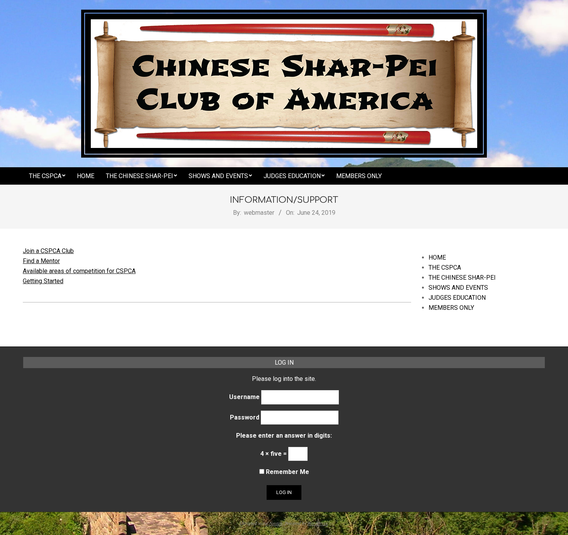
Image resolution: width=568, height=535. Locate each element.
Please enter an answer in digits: (284, 435)
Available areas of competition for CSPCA (79, 271)
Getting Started (43, 281)
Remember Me (286, 472)
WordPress (317, 523)
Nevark (275, 523)
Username (244, 397)
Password (244, 417)
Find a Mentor (41, 261)
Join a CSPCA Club (48, 251)
